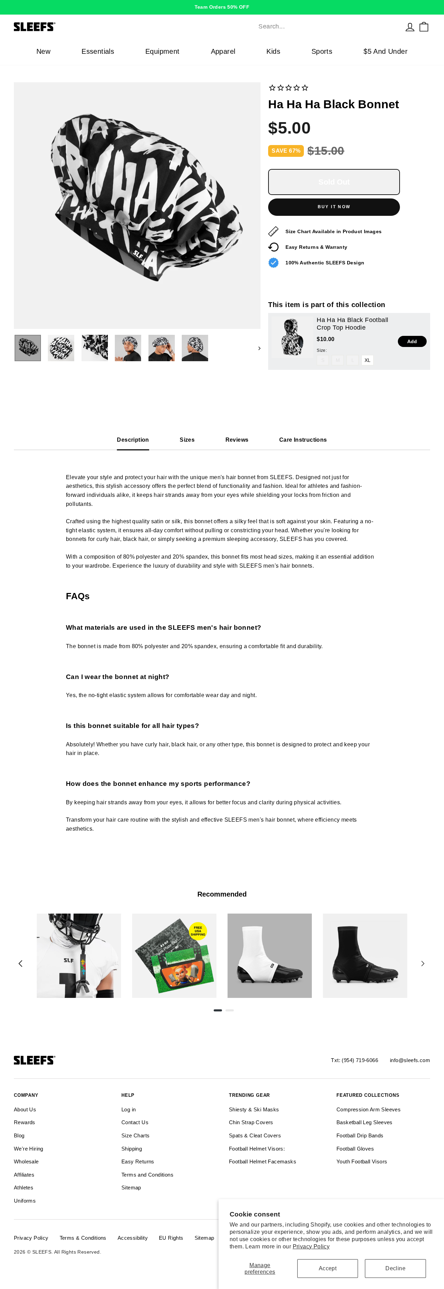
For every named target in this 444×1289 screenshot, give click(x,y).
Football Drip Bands (360, 1135)
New (43, 51)
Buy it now (334, 206)
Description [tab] (133, 440)
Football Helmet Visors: (257, 1149)
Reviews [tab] (237, 440)
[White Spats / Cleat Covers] (270, 956)
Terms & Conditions (83, 1238)
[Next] (422, 963)
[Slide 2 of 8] (174, 956)
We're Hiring (28, 1149)
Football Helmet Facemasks (262, 1161)
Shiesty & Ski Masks (254, 1109)
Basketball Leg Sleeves (364, 1122)
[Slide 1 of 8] (79, 956)
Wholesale (26, 1161)
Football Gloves (355, 1149)
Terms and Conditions (147, 1175)
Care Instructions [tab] (303, 440)
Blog (19, 1135)
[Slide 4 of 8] (365, 956)
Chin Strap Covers (251, 1122)
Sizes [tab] (187, 440)
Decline (395, 1268)
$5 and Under (386, 51)
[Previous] (20, 963)
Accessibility (133, 1238)
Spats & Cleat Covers (255, 1135)
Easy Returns (137, 1161)
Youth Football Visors (361, 1161)
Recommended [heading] (222, 894)
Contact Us (134, 1122)
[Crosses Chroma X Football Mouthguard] (79, 956)
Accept (327, 1268)
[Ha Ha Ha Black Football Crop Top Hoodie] (292, 337)
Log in (128, 1109)
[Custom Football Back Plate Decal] (174, 956)
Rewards (24, 1122)
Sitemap (131, 1187)
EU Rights (171, 1238)
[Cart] (424, 27)
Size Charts (135, 1135)
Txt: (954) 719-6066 (354, 1060)
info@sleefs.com (410, 1060)
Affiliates (24, 1175)
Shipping (131, 1149)
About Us (25, 1109)
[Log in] (410, 27)
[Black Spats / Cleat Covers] (365, 956)
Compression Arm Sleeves (368, 1109)
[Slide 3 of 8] (269, 956)
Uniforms (25, 1201)
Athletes (23, 1187)
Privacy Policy (311, 1246)
